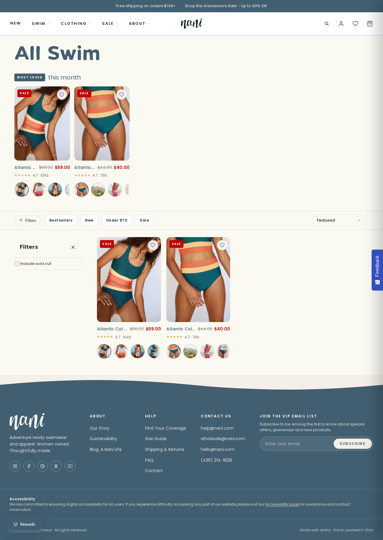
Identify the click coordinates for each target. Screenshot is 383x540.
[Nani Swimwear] (42, 421)
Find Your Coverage (165, 428)
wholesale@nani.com (223, 439)
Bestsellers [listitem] (60, 220)
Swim (38, 23)
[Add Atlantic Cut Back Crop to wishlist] (62, 94)
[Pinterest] (42, 466)
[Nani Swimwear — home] (191, 23)
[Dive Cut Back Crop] (154, 351)
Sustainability (103, 439)
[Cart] (370, 24)
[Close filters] (73, 247)
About (137, 23)
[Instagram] (15, 466)
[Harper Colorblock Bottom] (115, 189)
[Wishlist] (355, 24)
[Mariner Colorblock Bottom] (98, 189)
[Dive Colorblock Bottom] (224, 351)
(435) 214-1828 (216, 460)
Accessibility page (282, 504)
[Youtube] (70, 466)
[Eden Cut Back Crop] (55, 189)
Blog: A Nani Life (106, 449)
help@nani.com (217, 428)
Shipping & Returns (164, 449)
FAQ (149, 460)
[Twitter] (56, 466)
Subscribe (353, 444)
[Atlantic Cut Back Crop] (21, 189)
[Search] (327, 24)
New (15, 23)
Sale (108, 23)
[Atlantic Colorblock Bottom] (81, 189)
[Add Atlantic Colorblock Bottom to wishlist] (121, 94)
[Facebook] (28, 466)
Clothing (74, 23)
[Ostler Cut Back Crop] (38, 189)
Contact (154, 471)
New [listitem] (89, 220)
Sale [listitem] (144, 220)
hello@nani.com (218, 449)
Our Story (100, 428)
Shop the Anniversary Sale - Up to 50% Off (226, 6)
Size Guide (156, 439)
